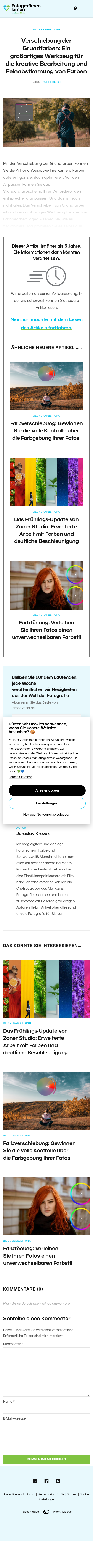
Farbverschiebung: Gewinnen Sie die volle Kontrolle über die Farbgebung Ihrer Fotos (46, 431)
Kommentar (13, 1344)
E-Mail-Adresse (15, 1418)
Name (9, 1401)
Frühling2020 (51, 82)
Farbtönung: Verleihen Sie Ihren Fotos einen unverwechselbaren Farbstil (46, 630)
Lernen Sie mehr (20, 777)
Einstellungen (47, 803)
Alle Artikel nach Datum (19, 1494)
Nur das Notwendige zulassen (46, 814)
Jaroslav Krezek (33, 834)
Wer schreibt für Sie (51, 1494)
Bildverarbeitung (47, 30)
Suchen (72, 1494)
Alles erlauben (47, 790)
